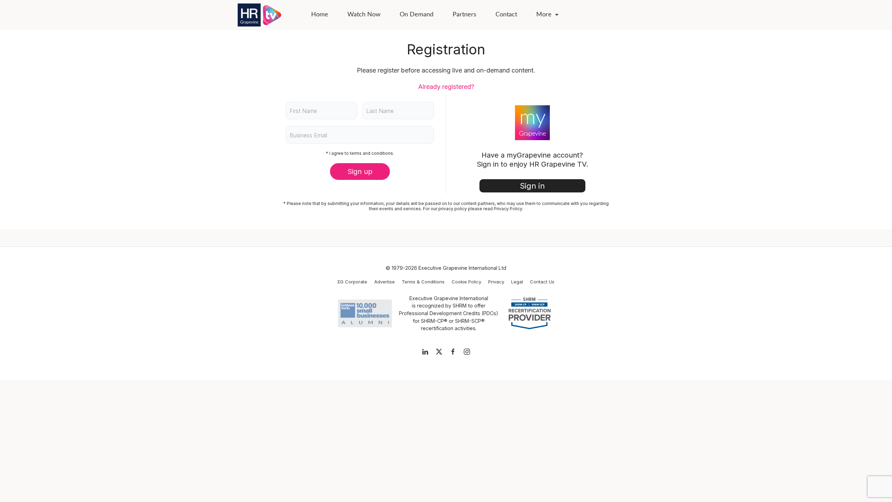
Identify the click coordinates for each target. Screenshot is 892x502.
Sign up (359, 171)
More (544, 15)
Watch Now (363, 15)
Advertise (384, 281)
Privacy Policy (508, 208)
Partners (464, 15)
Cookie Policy (466, 281)
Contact (506, 15)
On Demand (416, 15)
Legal (517, 281)
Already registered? (446, 86)
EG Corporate (352, 281)
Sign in (532, 185)
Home (319, 15)
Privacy (496, 281)
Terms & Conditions (423, 281)
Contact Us (542, 281)
